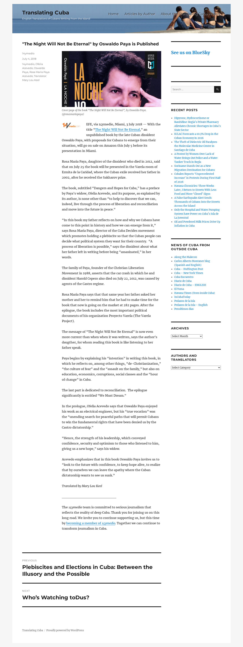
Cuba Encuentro (183, 277)
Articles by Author (140, 14)
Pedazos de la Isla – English (191, 305)
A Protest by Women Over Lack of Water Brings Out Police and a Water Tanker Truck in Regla (196, 158)
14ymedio (28, 53)
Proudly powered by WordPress (65, 630)
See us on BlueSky (190, 52)
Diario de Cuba (183, 281)
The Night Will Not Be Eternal (117, 129)
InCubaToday (182, 297)
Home (113, 14)
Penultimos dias (184, 309)
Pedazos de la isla (184, 301)
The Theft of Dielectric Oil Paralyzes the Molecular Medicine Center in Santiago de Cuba (195, 146)
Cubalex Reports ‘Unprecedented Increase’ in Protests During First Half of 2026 (197, 178)
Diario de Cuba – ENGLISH (190, 285)
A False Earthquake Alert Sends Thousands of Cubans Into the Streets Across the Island (197, 201)
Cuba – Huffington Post (188, 269)
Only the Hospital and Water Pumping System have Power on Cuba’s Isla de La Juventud (197, 213)
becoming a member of (90, 523)
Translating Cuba (45, 12)
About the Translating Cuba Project (190, 14)
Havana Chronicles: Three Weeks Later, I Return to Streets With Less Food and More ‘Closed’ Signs (195, 189)
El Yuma (179, 289)
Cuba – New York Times (188, 273)
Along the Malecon (185, 257)
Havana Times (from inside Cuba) (194, 293)
